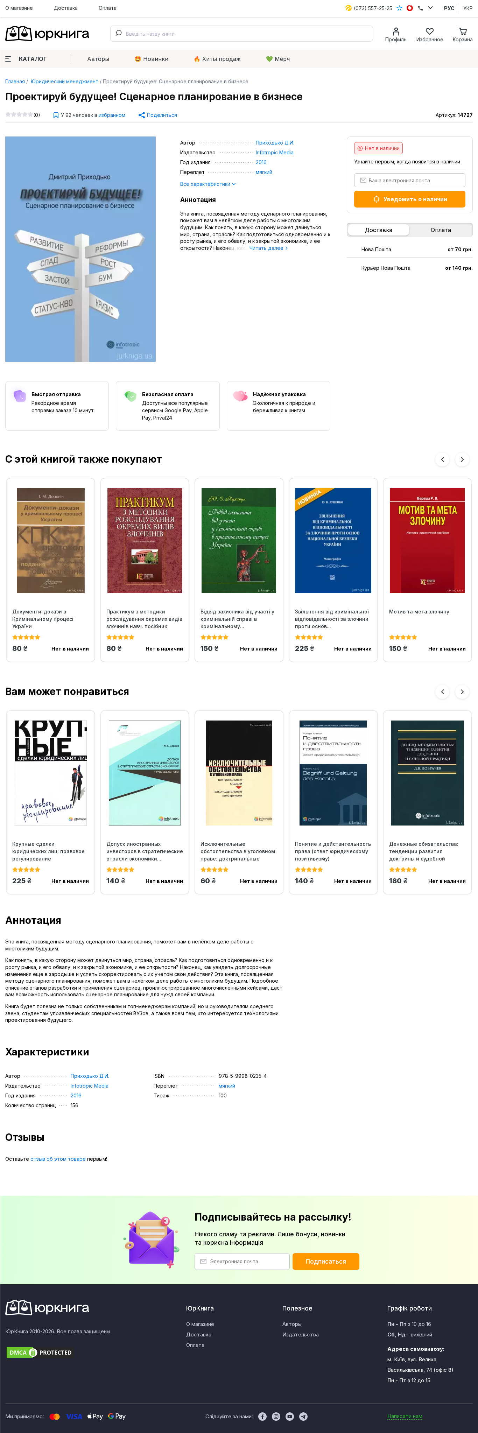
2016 (261, 162)
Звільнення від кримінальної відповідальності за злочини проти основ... (332, 619)
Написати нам (404, 1416)
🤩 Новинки (151, 58)
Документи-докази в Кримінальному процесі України (42, 619)
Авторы (98, 58)
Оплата (108, 8)
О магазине (19, 8)
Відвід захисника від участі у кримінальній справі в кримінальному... (237, 619)
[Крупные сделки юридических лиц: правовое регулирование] (50, 773)
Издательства (300, 1334)
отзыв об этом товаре (58, 1159)
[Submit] (118, 33)
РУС (449, 8)
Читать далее (267, 248)
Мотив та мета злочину (419, 611)
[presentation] (442, 459)
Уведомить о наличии (415, 199)
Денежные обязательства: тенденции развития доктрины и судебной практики (423, 851)
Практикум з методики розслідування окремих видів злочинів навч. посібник (144, 619)
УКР (468, 8)
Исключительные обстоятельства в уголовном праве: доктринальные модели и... (238, 851)
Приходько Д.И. (275, 143)
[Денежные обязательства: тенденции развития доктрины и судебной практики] (427, 773)
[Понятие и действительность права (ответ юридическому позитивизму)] (333, 773)
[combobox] (241, 34)
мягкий (264, 172)
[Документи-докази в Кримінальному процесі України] (50, 540)
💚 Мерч (278, 58)
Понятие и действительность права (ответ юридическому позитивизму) (333, 851)
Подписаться (326, 1261)
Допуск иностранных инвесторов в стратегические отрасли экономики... (144, 851)
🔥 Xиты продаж (217, 58)
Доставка (66, 8)
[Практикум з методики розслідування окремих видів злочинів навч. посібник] (144, 540)
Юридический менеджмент (63, 81)
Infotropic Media (275, 152)
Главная (15, 81)
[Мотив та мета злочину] (427, 540)
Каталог (33, 58)
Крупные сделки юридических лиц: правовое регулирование (48, 851)
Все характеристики (206, 184)
